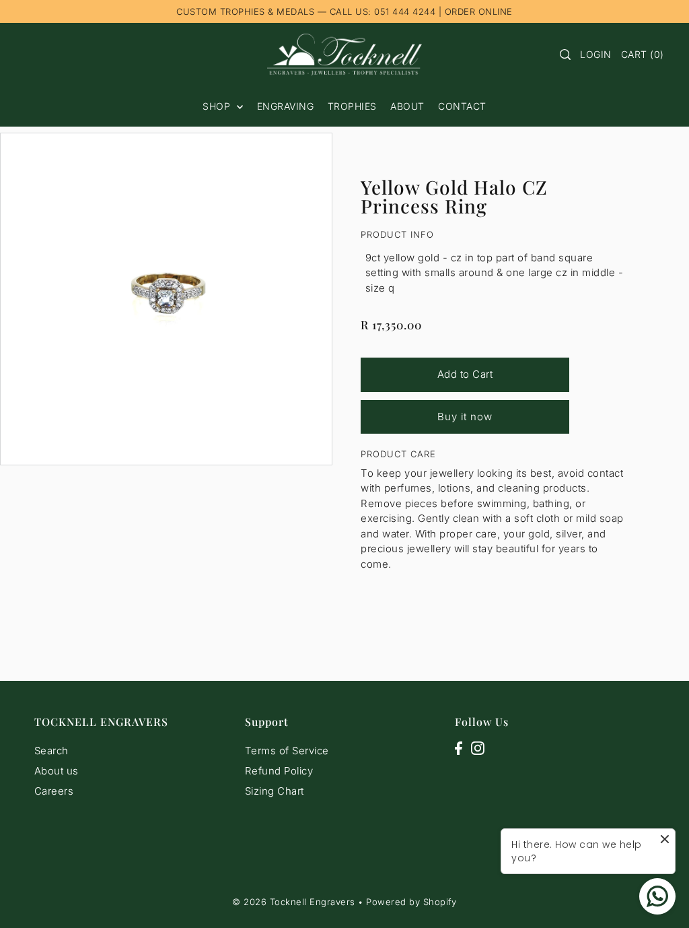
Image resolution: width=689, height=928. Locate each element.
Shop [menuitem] (218, 106)
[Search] (565, 54)
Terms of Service (287, 750)
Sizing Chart (274, 791)
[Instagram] (477, 748)
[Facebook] (458, 748)
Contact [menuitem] (462, 106)
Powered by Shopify (411, 901)
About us (56, 770)
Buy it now (465, 416)
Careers (54, 791)
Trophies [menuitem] (352, 106)
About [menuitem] (407, 106)
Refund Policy (279, 770)
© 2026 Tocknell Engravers (293, 901)
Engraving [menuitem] (285, 106)
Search (51, 750)
